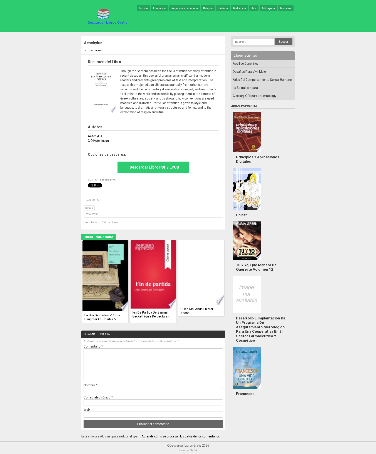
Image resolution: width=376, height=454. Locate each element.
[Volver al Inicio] (106, 16)
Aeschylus (91, 222)
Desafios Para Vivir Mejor (250, 71)
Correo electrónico (98, 397)
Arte (253, 8)
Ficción (143, 8)
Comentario (93, 346)
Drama (89, 208)
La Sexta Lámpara (245, 87)
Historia (223, 8)
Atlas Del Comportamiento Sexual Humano (262, 79)
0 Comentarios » (93, 50)
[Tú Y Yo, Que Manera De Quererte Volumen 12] (247, 261)
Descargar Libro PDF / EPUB (154, 167)
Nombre (90, 385)
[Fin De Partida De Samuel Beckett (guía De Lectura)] (153, 274)
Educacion (159, 8)
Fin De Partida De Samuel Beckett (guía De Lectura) (151, 314)
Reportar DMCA (188, 450)
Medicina (285, 8)
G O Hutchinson (111, 222)
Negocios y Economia (184, 8)
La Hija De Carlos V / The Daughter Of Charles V (102, 317)
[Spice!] (247, 211)
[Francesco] (247, 390)
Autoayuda (268, 8)
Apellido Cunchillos (245, 63)
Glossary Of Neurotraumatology (254, 96)
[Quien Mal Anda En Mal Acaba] (201, 273)
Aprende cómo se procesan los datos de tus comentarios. (181, 436)
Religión (208, 8)
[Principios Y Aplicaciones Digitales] (247, 153)
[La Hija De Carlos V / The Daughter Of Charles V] (105, 276)
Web (87, 410)
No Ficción (239, 8)
